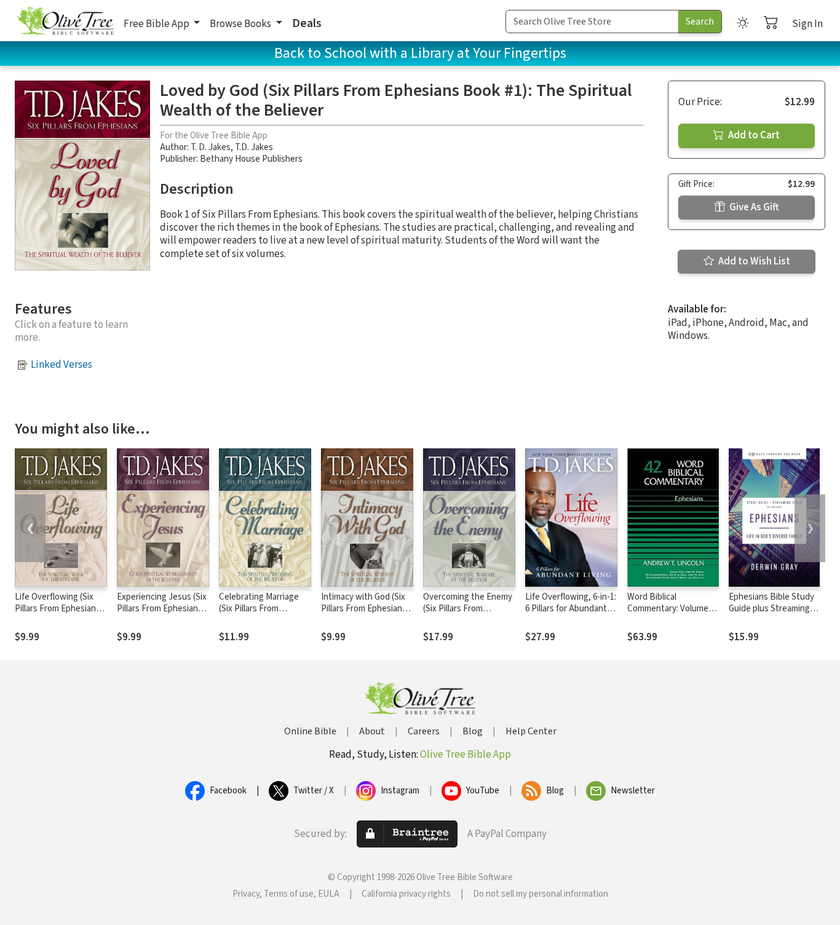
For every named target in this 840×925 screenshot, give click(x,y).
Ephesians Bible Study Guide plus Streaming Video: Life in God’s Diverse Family (771, 614)
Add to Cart (753, 135)
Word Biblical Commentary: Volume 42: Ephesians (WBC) (667, 608)
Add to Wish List (753, 261)
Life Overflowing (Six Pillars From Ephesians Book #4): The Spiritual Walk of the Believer (58, 614)
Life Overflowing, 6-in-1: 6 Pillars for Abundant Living (570, 608)
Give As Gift (753, 207)
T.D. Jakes (254, 147)
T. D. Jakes (211, 147)
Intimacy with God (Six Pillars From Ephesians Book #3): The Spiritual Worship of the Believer (366, 614)
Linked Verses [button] (61, 364)
